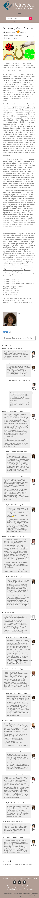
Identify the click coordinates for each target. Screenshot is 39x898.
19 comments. (31, 37)
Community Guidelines (15, 890)
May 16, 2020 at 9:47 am (15, 380)
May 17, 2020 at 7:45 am (8, 669)
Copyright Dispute (14, 888)
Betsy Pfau (33, 483)
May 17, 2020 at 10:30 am (12, 693)
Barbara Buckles (33, 544)
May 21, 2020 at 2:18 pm (12, 803)
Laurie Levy (33, 781)
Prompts (14, 879)
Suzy (14, 32)
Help (35, 879)
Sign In (22, 879)
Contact (30, 890)
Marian (33, 620)
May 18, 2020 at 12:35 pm (9, 721)
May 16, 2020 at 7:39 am (8, 348)
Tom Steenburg (34, 676)
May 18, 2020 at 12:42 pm (12, 751)
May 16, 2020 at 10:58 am (9, 536)
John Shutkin (33, 418)
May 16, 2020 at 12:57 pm (9, 613)
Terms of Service (13, 886)
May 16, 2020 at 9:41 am (12, 363)
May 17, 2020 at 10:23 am (12, 637)
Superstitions (16, 35)
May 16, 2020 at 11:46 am (12, 577)
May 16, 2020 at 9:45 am (12, 451)
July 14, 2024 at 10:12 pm (8, 837)
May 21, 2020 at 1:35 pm (8, 774)
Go (30, 19)
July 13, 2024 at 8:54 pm (8, 821)
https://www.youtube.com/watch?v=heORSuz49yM (19, 661)
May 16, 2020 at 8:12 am (8, 411)
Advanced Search (12, 22)
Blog (29, 879)
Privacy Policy (26, 886)
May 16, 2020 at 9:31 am (8, 476)
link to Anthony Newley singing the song (17, 270)
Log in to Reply (19, 348)
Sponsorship (28, 888)
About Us (5, 879)
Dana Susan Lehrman (33, 356)
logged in (15, 864)
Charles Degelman (34, 728)
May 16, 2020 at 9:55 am (12, 505)
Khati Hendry (33, 844)
